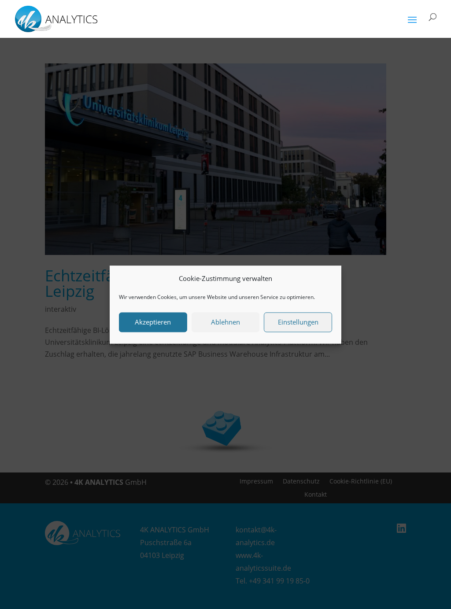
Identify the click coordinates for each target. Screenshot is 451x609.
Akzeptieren (153, 322)
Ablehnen (225, 322)
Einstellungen (298, 322)
